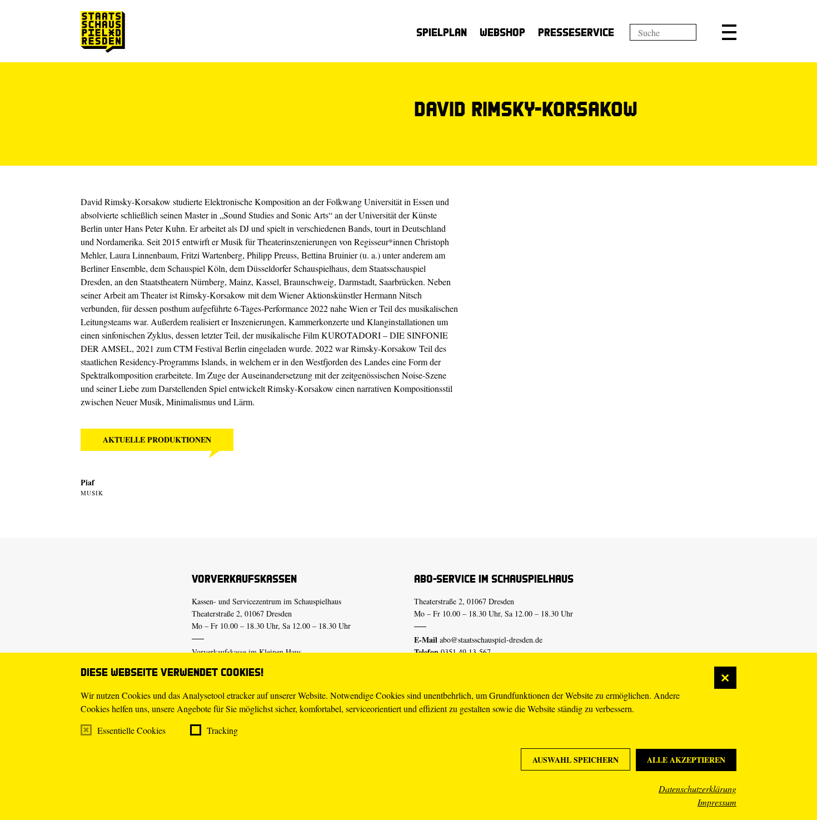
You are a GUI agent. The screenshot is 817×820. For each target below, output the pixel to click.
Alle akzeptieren (686, 760)
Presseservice (576, 32)
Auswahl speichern (575, 760)
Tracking (222, 730)
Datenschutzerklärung (697, 788)
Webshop (502, 32)
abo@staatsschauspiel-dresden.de (491, 639)
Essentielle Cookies (131, 730)
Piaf (87, 482)
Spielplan (441, 32)
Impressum (717, 802)
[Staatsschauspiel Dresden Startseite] (103, 32)
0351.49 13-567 (466, 652)
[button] (729, 32)
